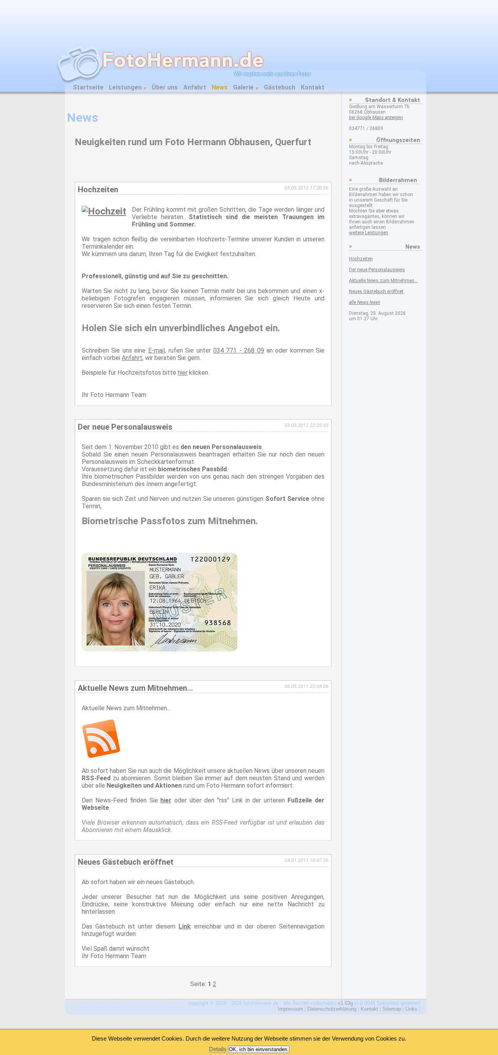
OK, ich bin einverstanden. (259, 1049)
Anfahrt (194, 87)
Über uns (165, 87)
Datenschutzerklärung (331, 1009)
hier (183, 372)
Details (217, 1049)
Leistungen (126, 87)
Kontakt (312, 87)
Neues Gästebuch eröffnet (376, 291)
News (220, 87)
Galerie (244, 87)
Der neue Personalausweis (377, 269)
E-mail (156, 350)
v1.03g (345, 1003)
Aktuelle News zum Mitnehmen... (383, 280)
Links (411, 1009)
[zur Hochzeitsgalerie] (104, 211)
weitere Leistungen (368, 232)
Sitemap (391, 1009)
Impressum (290, 1009)
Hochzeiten (361, 259)
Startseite (88, 87)
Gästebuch (279, 87)
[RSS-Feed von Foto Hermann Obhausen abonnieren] (101, 756)
